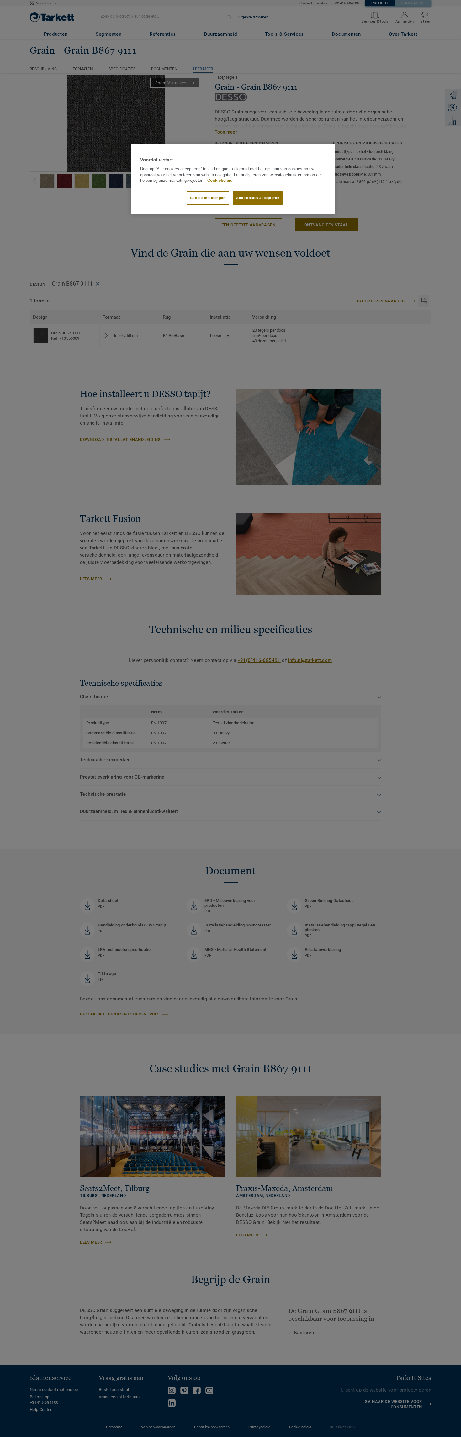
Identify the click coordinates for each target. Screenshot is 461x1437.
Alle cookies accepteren (257, 198)
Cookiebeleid (220, 180)
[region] (233, 179)
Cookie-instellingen (208, 198)
